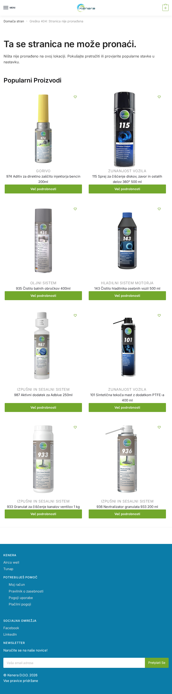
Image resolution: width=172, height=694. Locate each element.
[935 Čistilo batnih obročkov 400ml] (43, 241)
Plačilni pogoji (20, 604)
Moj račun (17, 584)
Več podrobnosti (43, 189)
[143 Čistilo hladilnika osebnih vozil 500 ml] (127, 241)
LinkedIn (10, 634)
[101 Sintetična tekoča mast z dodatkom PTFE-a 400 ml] (127, 348)
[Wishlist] (75, 96)
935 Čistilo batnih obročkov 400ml (43, 288)
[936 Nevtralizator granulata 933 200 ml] (127, 459)
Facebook (11, 628)
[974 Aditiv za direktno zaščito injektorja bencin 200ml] (43, 129)
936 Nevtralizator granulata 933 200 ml (127, 507)
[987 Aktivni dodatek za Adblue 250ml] (43, 348)
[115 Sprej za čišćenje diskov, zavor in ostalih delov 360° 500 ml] (127, 129)
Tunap (8, 569)
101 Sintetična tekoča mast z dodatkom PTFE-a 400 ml (127, 397)
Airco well (11, 562)
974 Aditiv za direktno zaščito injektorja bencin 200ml (43, 179)
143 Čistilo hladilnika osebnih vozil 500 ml (127, 288)
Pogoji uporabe (21, 598)
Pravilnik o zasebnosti (26, 591)
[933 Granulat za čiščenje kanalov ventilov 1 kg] (43, 459)
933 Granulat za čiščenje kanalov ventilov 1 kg (43, 507)
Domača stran (14, 21)
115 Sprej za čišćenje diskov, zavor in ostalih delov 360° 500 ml (127, 179)
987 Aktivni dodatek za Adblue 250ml (43, 395)
